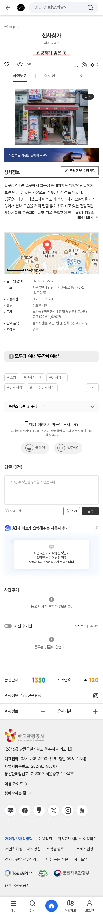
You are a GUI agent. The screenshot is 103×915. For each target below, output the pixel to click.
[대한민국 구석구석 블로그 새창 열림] (11, 810)
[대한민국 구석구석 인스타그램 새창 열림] (68, 810)
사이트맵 (81, 859)
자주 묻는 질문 (56, 859)
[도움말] (6, 511)
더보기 (92, 387)
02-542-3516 (43, 281)
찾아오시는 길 (15, 793)
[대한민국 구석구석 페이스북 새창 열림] (25, 810)
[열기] (92, 406)
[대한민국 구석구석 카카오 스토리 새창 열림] (39, 810)
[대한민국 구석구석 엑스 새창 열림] (53, 810)
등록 (90, 511)
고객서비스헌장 (81, 849)
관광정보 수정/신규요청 (23, 695)
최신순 (79, 626)
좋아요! (40, 448)
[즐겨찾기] (74, 65)
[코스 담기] (82, 64)
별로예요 (73, 448)
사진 (74, 511)
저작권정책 (55, 849)
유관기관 (64, 711)
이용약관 (45, 838)
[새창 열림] (18, 873)
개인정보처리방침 (19, 838)
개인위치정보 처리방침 (23, 849)
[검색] (90, 7)
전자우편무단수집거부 (22, 859)
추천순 (94, 626)
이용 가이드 (14, 784)
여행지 (14, 27)
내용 (85, 217)
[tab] (13, 906)
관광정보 (11, 711)
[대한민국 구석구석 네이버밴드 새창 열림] (82, 810)
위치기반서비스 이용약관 (77, 838)
